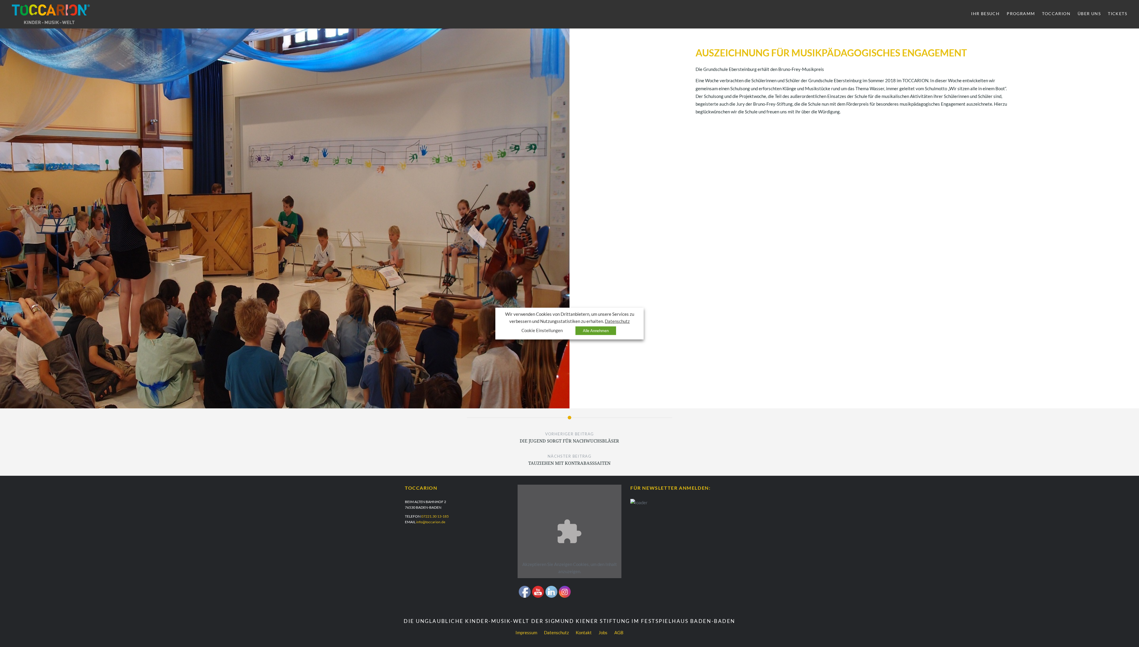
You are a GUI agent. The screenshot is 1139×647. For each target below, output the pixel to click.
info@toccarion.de (430, 522)
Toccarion (1056, 13)
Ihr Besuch (985, 13)
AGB (618, 632)
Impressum (526, 632)
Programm (1021, 13)
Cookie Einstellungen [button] (542, 330)
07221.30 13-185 (435, 516)
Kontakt (584, 632)
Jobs (603, 632)
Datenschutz (556, 632)
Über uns (1089, 13)
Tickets (1117, 13)
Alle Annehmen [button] (596, 330)
